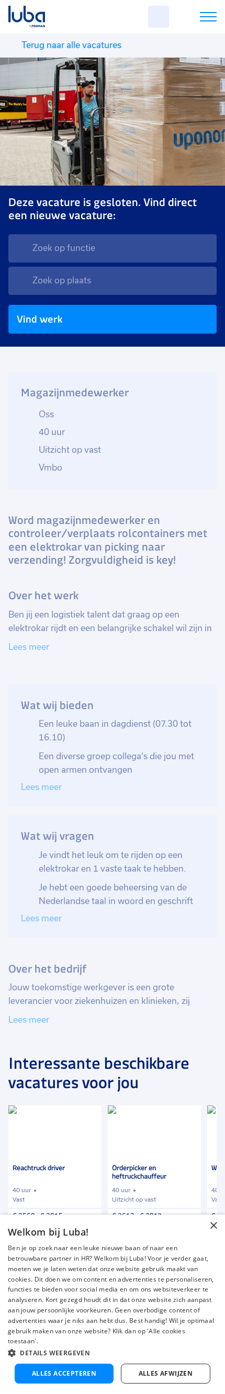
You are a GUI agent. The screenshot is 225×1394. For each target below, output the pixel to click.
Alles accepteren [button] (64, 1373)
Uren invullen (194, 18)
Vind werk (39, 319)
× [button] (213, 1226)
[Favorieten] (158, 17)
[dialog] (112, 1304)
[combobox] (112, 248)
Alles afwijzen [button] (166, 1373)
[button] (112, 1352)
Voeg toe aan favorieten (89, 1118)
